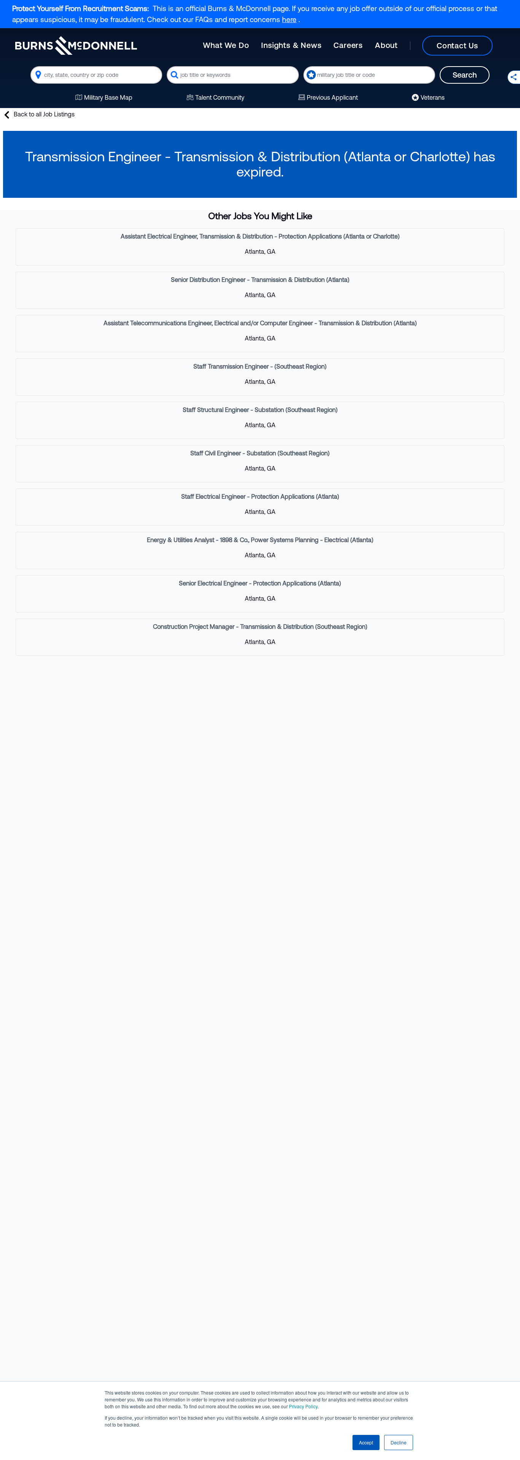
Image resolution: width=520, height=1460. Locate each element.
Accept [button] (366, 1442)
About (386, 45)
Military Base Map (108, 97)
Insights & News (291, 45)
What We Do (226, 45)
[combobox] (96, 75)
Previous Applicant (332, 97)
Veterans (433, 97)
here (289, 19)
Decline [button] (399, 1442)
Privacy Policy (303, 1406)
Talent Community (219, 97)
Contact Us (457, 45)
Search (465, 74)
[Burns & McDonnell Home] (76, 45)
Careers (348, 45)
